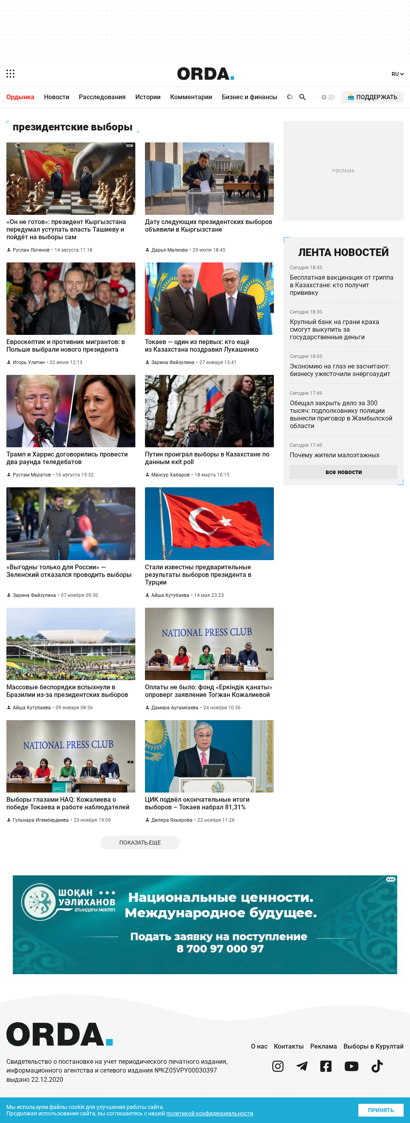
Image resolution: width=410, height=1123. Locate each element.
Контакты (289, 1046)
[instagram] (278, 1069)
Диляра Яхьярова (172, 820)
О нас (259, 1046)
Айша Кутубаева (170, 595)
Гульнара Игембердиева (41, 820)
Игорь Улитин (29, 362)
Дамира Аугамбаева (175, 708)
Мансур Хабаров (170, 475)
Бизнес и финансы (249, 97)
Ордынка (20, 97)
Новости (56, 97)
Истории (148, 97)
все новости (344, 472)
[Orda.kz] (59, 1053)
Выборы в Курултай (374, 1046)
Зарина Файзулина (173, 362)
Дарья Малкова (169, 250)
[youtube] (351, 1069)
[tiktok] (377, 1069)
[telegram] (302, 1069)
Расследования (102, 97)
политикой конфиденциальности (209, 1113)
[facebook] (326, 1069)
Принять (381, 1110)
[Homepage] (205, 73)
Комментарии (191, 97)
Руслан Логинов (31, 250)
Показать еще (140, 842)
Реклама (323, 1046)
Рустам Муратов (32, 475)
